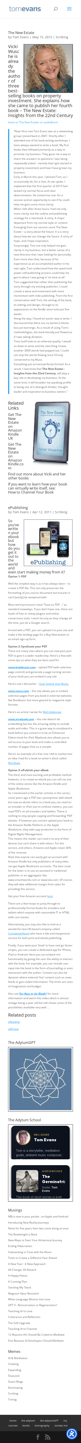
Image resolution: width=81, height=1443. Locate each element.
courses (13, 1425)
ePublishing (18, 507)
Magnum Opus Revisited (23, 1293)
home (12, 1420)
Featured (13, 1376)
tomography (42, 1425)
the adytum (28, 1420)
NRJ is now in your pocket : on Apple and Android (38, 1216)
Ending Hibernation (20, 1246)
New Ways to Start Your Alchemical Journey (35, 1240)
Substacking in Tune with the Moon (30, 1252)
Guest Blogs (15, 1381)
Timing (12, 1399)
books (26, 1425)
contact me (61, 1425)
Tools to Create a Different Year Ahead (32, 1258)
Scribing (62, 37)
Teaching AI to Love (20, 1311)
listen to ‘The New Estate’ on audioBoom (33, 122)
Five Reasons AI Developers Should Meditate (36, 1341)
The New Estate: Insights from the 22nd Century (40, 112)
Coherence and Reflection (24, 1317)
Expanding (14, 1370)
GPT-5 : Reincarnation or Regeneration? (32, 1305)
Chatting (13, 1364)
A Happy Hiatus (17, 1275)
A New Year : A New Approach (27, 1264)
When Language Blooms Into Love (29, 1299)
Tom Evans (21, 37)
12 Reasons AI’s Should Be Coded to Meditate (36, 1335)
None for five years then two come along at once (38, 1228)
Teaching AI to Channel (22, 1329)
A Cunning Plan (17, 1281)
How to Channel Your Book (31, 492)
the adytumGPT (49, 1420)
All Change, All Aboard (22, 1270)
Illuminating (15, 1388)
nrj (65, 1420)
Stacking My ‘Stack (19, 1287)
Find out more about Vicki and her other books (37, 476)
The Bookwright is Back (22, 1234)
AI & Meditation (17, 1358)
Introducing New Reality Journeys (28, 1222)
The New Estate (21, 32)
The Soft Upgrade (19, 1323)
